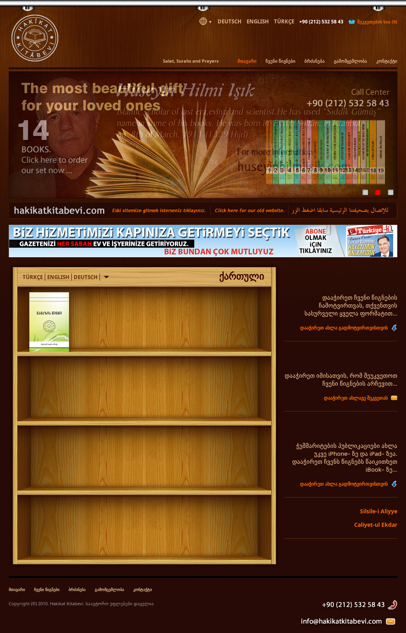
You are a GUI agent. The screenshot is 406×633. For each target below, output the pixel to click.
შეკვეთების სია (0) (376, 22)
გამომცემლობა (350, 61)
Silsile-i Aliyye (378, 511)
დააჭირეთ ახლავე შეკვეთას (356, 397)
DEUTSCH (229, 21)
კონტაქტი (386, 61)
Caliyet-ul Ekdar (375, 524)
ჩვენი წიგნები (280, 61)
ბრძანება (314, 61)
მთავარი (247, 61)
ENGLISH (258, 21)
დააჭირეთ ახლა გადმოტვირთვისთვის (344, 327)
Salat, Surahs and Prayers (190, 61)
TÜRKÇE (284, 21)
